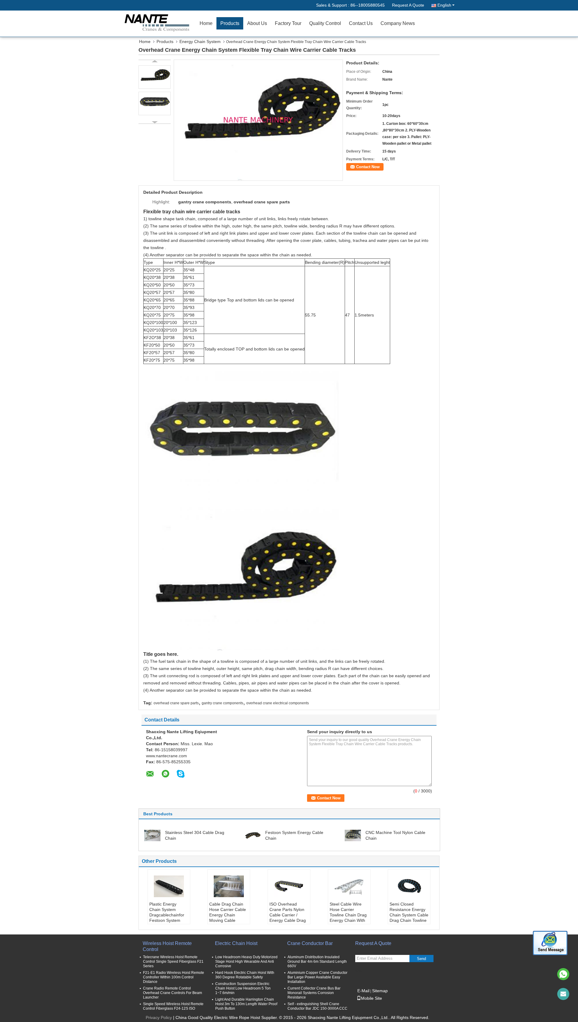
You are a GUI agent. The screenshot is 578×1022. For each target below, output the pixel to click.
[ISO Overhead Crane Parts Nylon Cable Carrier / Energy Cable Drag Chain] (289, 886)
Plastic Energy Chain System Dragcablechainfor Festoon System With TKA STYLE (166, 915)
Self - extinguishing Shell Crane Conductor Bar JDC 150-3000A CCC (317, 1006)
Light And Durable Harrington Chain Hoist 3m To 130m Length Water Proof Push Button (246, 1004)
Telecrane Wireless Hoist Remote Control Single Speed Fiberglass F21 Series (173, 961)
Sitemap (380, 990)
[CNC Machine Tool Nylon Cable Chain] (353, 835)
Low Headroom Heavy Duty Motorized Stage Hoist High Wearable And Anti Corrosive (246, 961)
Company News (398, 23)
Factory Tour (288, 23)
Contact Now (368, 167)
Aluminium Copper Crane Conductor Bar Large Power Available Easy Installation (317, 977)
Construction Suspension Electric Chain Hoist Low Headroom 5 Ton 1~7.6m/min (243, 988)
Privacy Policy (159, 1017)
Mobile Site (371, 998)
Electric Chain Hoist (236, 943)
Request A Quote (408, 5)
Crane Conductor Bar (310, 943)
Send (421, 958)
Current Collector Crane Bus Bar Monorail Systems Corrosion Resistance (313, 992)
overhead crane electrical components (277, 703)
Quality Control (325, 23)
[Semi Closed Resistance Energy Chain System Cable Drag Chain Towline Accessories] (409, 886)
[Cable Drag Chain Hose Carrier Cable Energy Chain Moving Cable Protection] (229, 886)
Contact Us (361, 23)
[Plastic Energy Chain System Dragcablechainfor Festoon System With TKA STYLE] (169, 886)
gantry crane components (222, 703)
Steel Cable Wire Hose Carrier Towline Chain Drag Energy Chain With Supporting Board (348, 915)
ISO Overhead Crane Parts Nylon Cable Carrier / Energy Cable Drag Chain (287, 915)
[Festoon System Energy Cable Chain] (252, 835)
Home (206, 23)
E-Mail (363, 990)
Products (229, 23)
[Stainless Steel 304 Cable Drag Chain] (152, 835)
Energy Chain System (200, 41)
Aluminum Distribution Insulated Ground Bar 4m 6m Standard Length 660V (317, 961)
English (444, 5)
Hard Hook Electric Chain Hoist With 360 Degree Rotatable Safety (244, 975)
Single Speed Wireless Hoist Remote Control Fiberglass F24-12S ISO (173, 1006)
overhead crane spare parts (176, 703)
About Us (257, 23)
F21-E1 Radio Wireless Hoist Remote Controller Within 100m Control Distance (173, 977)
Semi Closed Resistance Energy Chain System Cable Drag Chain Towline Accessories (409, 915)
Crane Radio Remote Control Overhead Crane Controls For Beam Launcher (172, 992)
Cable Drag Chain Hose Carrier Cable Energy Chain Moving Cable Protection (227, 915)
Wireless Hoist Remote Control (167, 946)
